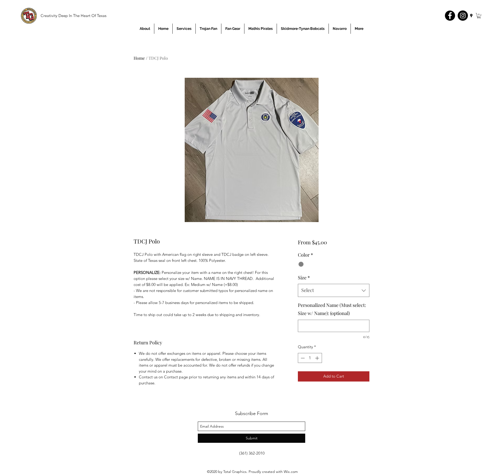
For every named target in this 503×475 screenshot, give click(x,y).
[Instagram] (463, 15)
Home (139, 58)
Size (304, 277)
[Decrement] (302, 358)
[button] (479, 15)
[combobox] (333, 290)
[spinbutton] (309, 358)
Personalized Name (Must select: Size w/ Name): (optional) (332, 309)
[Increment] (317, 358)
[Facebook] (450, 15)
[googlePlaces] (471, 15)
